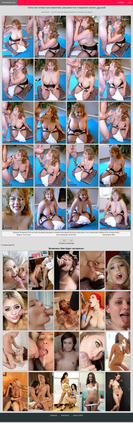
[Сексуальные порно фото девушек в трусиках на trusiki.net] (92, 391)
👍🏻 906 (63, 241)
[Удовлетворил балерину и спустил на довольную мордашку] (41, 311)
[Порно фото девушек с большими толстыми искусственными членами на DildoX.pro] (15, 391)
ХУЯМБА (121, 2)
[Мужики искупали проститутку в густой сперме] (66, 270)
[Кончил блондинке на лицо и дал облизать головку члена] (117, 270)
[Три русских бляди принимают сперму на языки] (66, 311)
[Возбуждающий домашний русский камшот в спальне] (66, 351)
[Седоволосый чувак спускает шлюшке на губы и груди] (117, 351)
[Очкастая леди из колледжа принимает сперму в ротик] (92, 270)
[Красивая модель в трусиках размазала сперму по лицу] (15, 311)
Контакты (65, 415)
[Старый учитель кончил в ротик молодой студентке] (41, 351)
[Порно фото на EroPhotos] (41, 391)
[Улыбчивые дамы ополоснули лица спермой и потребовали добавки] (15, 270)
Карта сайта (78, 415)
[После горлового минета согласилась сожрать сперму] (15, 351)
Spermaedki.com (8, 2)
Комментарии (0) (8, 245)
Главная (53, 415)
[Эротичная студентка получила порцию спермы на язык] (117, 311)
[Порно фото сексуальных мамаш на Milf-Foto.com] (66, 391)
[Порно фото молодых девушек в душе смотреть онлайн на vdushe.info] (117, 391)
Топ (129, 2)
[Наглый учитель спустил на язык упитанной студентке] (92, 311)
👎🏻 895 (70, 241)
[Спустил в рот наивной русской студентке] (41, 270)
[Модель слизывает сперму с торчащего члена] (92, 351)
